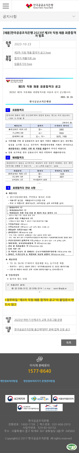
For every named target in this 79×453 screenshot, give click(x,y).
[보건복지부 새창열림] (16, 398)
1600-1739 (28, 424)
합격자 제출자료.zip (25, 58)
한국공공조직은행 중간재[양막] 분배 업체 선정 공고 (42, 329)
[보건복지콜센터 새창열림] (40, 398)
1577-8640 (39, 371)
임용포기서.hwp (23, 64)
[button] (6, 6)
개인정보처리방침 (9, 381)
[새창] (71, 447)
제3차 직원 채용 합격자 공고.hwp (32, 52)
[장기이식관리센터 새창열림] (28, 407)
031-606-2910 (61, 424)
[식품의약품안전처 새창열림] (63, 398)
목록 (68, 342)
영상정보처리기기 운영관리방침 (39, 381)
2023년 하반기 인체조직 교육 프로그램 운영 (38, 320)
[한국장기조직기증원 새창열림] (52, 407)
